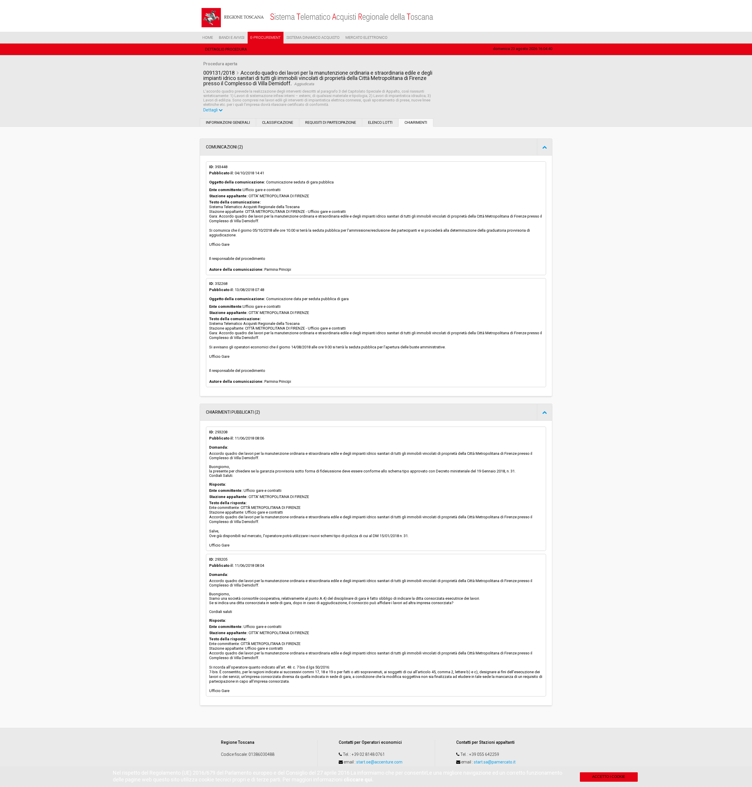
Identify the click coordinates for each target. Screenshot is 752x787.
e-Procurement (265, 37)
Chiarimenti (415, 122)
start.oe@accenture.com (379, 762)
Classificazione (277, 122)
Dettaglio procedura (226, 49)
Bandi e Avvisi (231, 37)
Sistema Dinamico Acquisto (313, 37)
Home (207, 37)
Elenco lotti (380, 122)
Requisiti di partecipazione (330, 122)
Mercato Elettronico (366, 37)
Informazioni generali (228, 122)
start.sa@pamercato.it (495, 762)
